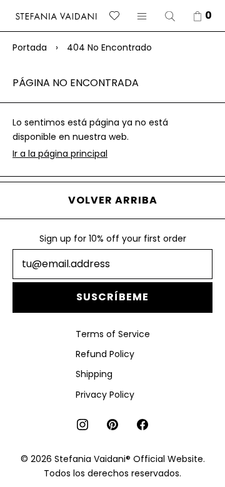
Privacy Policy (105, 394)
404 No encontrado (109, 47)
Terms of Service (113, 334)
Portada (29, 47)
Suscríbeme (112, 297)
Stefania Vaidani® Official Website (128, 459)
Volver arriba (113, 200)
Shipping (94, 374)
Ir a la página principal (60, 153)
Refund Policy (105, 354)
